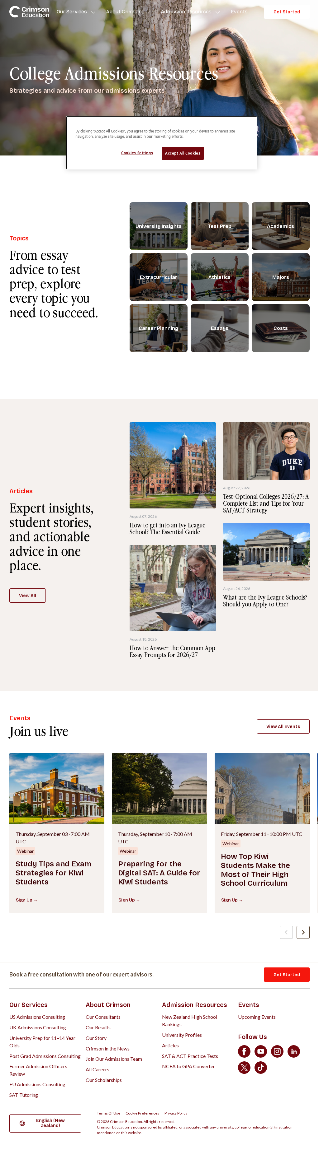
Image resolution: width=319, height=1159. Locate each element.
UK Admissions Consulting (37, 1027)
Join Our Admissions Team (114, 1059)
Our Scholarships (104, 1080)
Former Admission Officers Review (38, 1070)
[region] (161, 142)
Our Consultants (103, 1017)
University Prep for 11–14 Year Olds (42, 1041)
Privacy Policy (175, 1113)
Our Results (98, 1027)
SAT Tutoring (23, 1095)
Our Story (96, 1038)
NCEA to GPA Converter (188, 1066)
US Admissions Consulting (37, 1017)
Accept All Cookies (182, 153)
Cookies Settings (137, 153)
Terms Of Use (108, 1113)
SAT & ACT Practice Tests (190, 1056)
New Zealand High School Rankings (189, 1020)
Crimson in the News (108, 1048)
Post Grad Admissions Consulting (45, 1056)
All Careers (97, 1069)
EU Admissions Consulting (37, 1084)
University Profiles (182, 1035)
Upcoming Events (257, 1017)
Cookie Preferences (142, 1113)
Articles (170, 1045)
